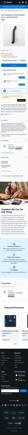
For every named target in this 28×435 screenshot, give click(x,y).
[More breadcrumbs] (2, 10)
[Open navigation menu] (1, 2)
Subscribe (23, 390)
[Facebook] (5, 405)
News (16, 367)
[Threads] (22, 405)
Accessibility (4, 374)
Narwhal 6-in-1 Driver (12, 80)
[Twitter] (8, 405)
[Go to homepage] (8, 2)
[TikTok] (3, 405)
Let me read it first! (7, 393)
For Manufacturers (19, 362)
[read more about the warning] (21, 176)
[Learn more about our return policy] (11, 114)
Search (23, 60)
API (2, 365)
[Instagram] (11, 405)
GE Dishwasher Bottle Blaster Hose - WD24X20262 (13, 10)
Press (16, 365)
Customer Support (5, 358)
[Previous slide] (12, 344)
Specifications (5, 157)
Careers (3, 362)
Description (4, 120)
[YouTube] (14, 405)
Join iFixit (21, 100)
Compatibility (4, 140)
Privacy (3, 376)
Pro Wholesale (18, 358)
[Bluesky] (20, 405)
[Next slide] (15, 344)
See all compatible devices (7, 152)
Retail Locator (18, 360)
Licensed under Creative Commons (14, 428)
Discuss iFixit (4, 360)
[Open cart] (22, 2)
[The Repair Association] (25, 405)
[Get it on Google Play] (20, 379)
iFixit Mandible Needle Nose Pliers (15, 73)
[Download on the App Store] (20, 375)
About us (3, 355)
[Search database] (20, 2)
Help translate (12, 400)
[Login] (26, 2)
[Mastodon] (17, 405)
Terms (2, 379)
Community (17, 355)
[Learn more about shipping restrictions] (12, 55)
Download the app (20, 371)
